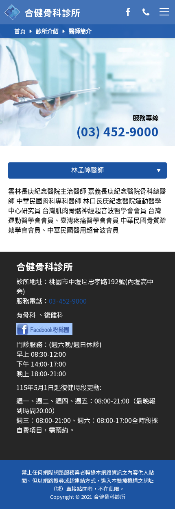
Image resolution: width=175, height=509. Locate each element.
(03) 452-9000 (117, 131)
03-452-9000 (68, 301)
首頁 (20, 31)
